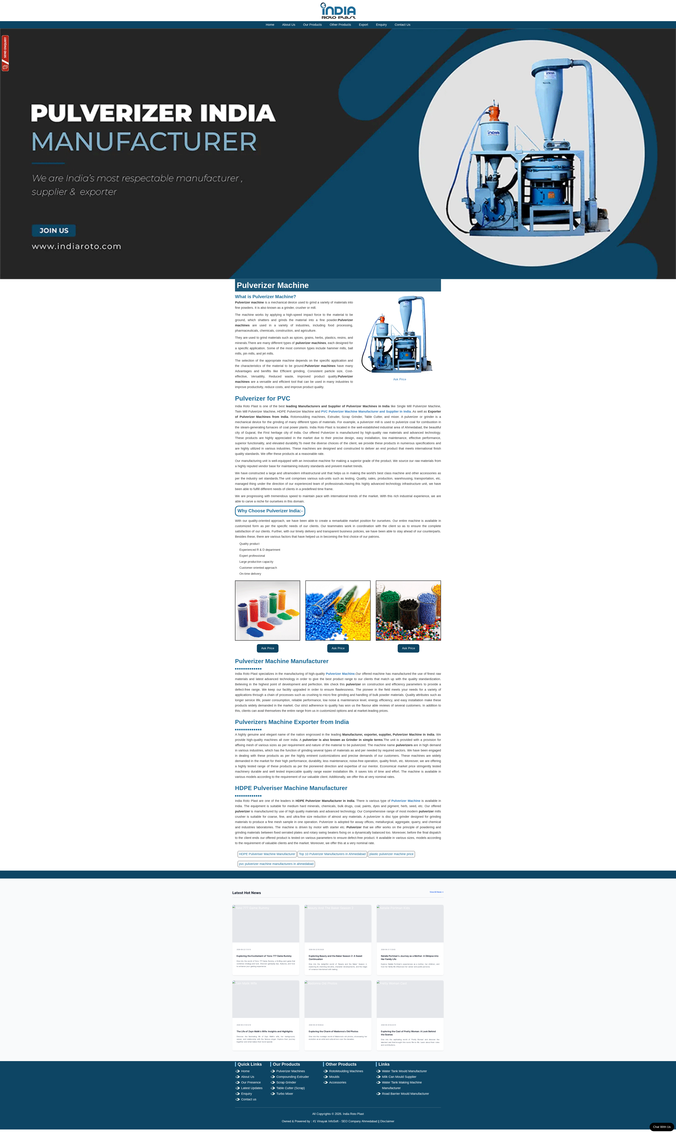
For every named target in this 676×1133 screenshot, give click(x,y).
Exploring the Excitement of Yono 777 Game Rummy (264, 956)
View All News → (437, 892)
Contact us (248, 1099)
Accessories (337, 1082)
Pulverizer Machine (340, 673)
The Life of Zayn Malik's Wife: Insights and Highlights (265, 1031)
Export (363, 24)
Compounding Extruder (292, 1077)
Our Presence (251, 1082)
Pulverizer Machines (290, 1071)
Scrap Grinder (286, 1082)
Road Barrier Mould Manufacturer (405, 1093)
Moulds (334, 1077)
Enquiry (381, 24)
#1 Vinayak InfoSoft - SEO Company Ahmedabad (345, 1121)
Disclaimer (387, 1121)
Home (270, 24)
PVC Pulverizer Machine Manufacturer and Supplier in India (366, 411)
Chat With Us (662, 1127)
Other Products (340, 24)
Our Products (312, 24)
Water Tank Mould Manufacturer (404, 1071)
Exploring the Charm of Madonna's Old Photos (333, 1031)
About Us (288, 24)
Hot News (291, 949)
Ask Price (399, 379)
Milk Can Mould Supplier (399, 1077)
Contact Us (402, 24)
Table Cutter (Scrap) (290, 1088)
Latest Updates (251, 1088)
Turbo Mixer (284, 1093)
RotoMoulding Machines (346, 1071)
